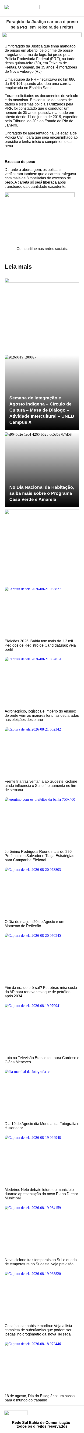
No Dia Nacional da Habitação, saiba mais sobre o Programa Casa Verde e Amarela (41, 493)
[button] (3, 257)
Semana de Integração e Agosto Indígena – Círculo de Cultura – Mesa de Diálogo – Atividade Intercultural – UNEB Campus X (41, 410)
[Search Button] (61, 8)
